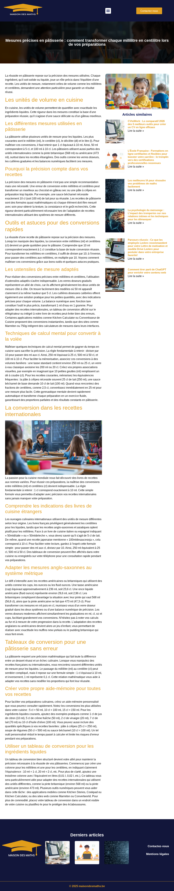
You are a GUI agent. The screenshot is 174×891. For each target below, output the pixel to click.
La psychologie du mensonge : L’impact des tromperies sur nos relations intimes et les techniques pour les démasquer (148, 215)
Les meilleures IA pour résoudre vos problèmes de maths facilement (147, 183)
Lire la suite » (136, 130)
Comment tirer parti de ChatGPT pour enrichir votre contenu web (147, 271)
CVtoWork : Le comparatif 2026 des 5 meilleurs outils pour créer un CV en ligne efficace (147, 124)
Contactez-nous (158, 846)
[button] (108, 11)
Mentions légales (157, 854)
